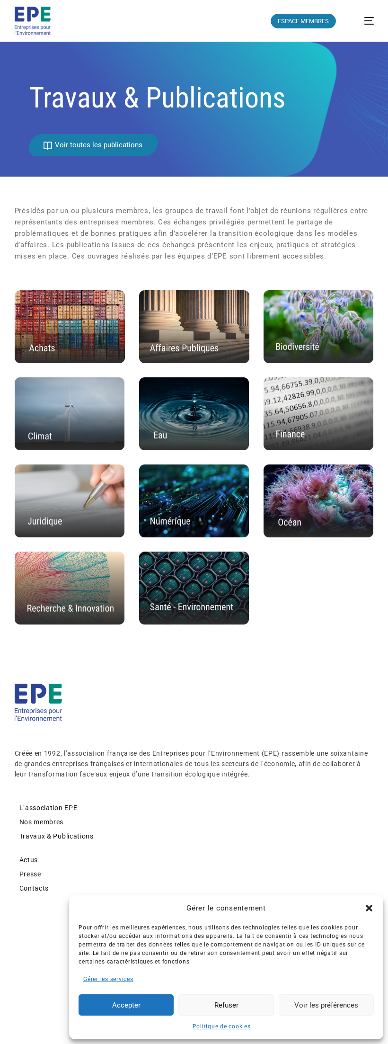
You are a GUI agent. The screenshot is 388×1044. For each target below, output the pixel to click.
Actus (28, 860)
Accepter (126, 1005)
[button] (369, 908)
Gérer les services (108, 979)
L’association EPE (48, 808)
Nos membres (41, 822)
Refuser (226, 1005)
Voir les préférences (326, 1005)
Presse (30, 874)
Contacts (34, 888)
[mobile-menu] (362, 21)
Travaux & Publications (56, 836)
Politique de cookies (222, 1026)
